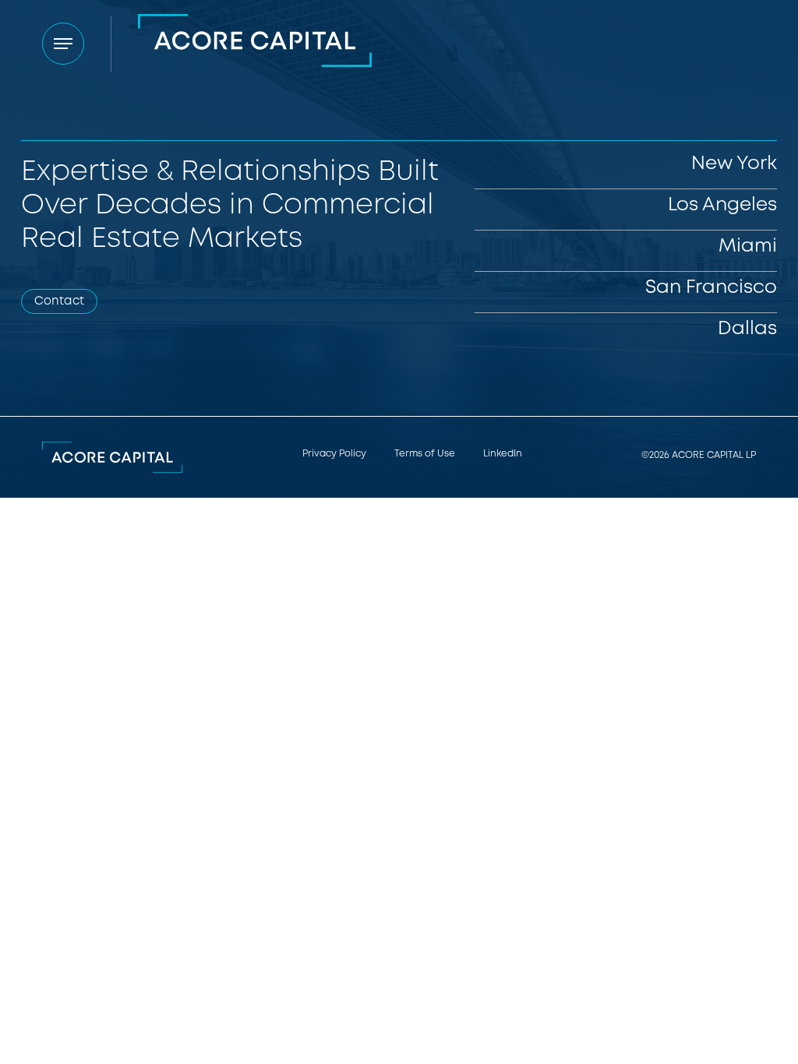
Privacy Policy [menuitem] (334, 453)
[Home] (255, 43)
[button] (63, 44)
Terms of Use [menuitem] (424, 453)
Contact (59, 301)
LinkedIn (502, 453)
